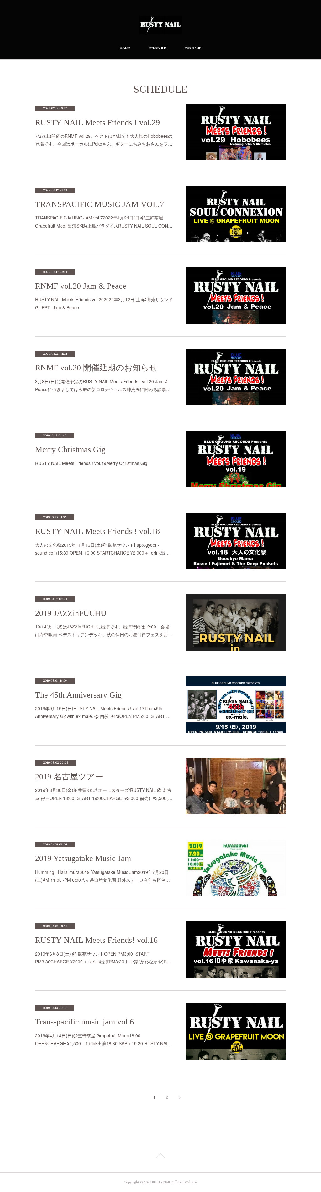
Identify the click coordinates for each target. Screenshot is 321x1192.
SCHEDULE (157, 48)
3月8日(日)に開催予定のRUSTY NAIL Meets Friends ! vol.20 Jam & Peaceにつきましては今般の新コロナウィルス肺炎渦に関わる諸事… (103, 385)
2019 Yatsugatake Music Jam (83, 858)
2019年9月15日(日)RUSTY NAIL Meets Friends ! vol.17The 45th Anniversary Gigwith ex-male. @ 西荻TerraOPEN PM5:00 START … (103, 712)
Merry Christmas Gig (70, 449)
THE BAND (193, 48)
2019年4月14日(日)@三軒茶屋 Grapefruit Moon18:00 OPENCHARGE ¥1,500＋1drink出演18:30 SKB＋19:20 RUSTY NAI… (103, 1039)
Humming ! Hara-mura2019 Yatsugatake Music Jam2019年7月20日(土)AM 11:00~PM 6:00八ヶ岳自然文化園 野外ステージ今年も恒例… (102, 876)
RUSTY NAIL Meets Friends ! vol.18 (97, 531)
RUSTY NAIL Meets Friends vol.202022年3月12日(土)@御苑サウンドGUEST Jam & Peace (104, 303)
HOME (125, 48)
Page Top (160, 1156)
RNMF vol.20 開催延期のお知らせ (96, 367)
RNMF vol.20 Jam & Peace (80, 286)
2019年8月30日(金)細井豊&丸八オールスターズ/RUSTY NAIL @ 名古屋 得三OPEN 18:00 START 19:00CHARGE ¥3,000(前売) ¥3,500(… (103, 794)
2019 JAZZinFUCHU (71, 613)
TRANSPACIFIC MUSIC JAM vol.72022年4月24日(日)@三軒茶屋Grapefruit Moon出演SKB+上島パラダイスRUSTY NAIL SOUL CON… (103, 221)
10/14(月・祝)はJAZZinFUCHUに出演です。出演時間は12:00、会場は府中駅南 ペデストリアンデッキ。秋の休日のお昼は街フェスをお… (103, 630)
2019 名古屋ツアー (69, 776)
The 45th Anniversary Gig (78, 694)
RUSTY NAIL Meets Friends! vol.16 (96, 940)
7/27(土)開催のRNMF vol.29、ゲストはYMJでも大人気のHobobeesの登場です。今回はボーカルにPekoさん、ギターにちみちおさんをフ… (103, 140)
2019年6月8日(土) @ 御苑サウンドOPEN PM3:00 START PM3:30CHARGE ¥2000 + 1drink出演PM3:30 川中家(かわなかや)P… (103, 958)
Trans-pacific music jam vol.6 (84, 1021)
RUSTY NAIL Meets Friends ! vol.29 (97, 122)
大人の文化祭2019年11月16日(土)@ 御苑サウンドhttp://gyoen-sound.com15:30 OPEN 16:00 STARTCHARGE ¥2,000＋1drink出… (102, 549)
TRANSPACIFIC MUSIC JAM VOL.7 (99, 204)
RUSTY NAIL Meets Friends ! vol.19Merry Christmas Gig (91, 463)
